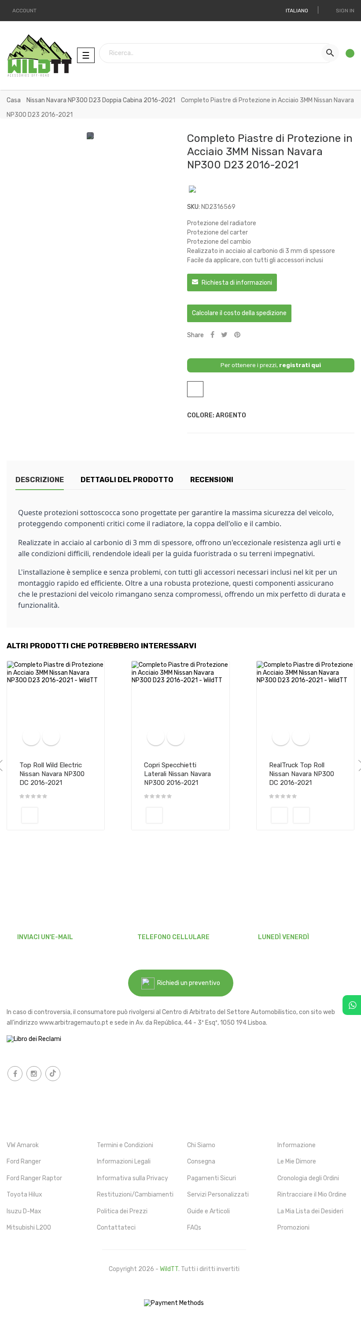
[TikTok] (52, 1073)
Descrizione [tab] (39, 480)
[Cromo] (154, 815)
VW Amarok (23, 1145)
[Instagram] (33, 1073)
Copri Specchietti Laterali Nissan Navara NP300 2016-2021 (177, 774)
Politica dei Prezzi (122, 1211)
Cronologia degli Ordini (308, 1178)
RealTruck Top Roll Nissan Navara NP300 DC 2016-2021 (301, 774)
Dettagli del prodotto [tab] (127, 480)
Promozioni (293, 1227)
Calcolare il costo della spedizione (239, 313)
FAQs (194, 1227)
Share (212, 335)
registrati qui (300, 365)
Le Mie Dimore (296, 1161)
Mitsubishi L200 (29, 1227)
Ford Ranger (24, 1161)
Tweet (224, 335)
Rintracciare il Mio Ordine (311, 1194)
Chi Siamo (201, 1145)
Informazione (296, 1145)
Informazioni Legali (124, 1161)
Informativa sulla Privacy (132, 1178)
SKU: (193, 207)
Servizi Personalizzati (218, 1194)
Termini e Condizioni (125, 1145)
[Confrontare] (31, 736)
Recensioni (211, 480)
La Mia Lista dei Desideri (310, 1211)
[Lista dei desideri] (347, 55)
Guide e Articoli (208, 1211)
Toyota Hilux (24, 1194)
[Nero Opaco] (30, 815)
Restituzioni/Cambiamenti (135, 1194)
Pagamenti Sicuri (211, 1178)
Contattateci (116, 1227)
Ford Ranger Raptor (34, 1178)
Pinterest (237, 335)
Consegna (201, 1161)
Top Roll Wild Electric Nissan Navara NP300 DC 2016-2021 (52, 774)
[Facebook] (14, 1073)
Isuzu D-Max (24, 1211)
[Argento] (301, 815)
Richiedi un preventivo (187, 983)
